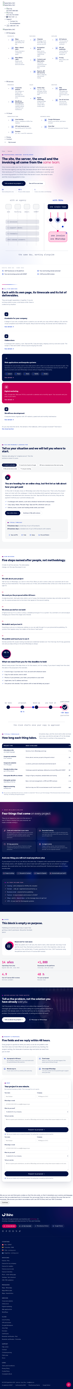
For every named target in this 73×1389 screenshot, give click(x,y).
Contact (4, 1349)
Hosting (9, 886)
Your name (7, 1093)
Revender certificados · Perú (10, 1336)
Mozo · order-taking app (9, 1274)
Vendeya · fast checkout (9, 1277)
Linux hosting (6, 1319)
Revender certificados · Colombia (11, 1339)
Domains (4, 1331)
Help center (5, 1347)
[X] (16, 1231)
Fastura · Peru (6, 1260)
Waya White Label (7, 1290)
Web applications (7, 1309)
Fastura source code (8, 1269)
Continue (5, 1202)
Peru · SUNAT (8, 1244)
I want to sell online (10, 465)
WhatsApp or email (10, 1100)
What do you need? (10, 1108)
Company (39, 1093)
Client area (5, 1355)
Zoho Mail (5, 1328)
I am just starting (26, 469)
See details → (9, 327)
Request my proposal (36, 1130)
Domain (9, 889)
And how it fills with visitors (31, 513)
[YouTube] (10, 1231)
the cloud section (8, 429)
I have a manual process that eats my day (52, 465)
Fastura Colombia (7, 1272)
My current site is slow (11, 469)
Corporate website (7, 1301)
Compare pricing (7, 1352)
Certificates (5, 1333)
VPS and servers (6, 1322)
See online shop (12, 513)
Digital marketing (7, 1306)
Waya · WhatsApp (7, 1288)
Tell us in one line (9, 1116)
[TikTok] (20, 1231)
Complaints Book (7, 1374)
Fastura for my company (9, 1263)
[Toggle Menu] (3, 1)
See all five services (36, 183)
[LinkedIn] (13, 1231)
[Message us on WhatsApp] (68, 1384)
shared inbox (21, 898)
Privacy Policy (6, 1368)
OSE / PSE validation (8, 1280)
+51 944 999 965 (10, 1226)
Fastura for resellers (7, 1266)
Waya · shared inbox (7, 1293)
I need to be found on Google (28, 465)
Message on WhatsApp (39, 1019)
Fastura (9, 895)
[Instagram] (3, 1231)
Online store (5, 1304)
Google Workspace (7, 1325)
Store (3, 1358)
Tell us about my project (14, 183)
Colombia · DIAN (9, 1247)
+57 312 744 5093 (26, 1226)
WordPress (5, 1312)
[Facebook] (6, 1231)
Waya (9, 898)
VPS (8, 901)
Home (3, 151)
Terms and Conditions (8, 1365)
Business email (11, 892)
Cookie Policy (6, 1371)
